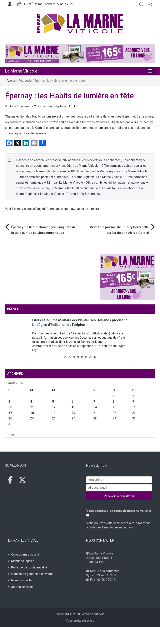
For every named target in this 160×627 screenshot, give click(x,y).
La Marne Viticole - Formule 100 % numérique (63, 171)
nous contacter (108, 571)
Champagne (54, 209)
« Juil (11, 434)
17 (10, 413)
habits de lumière (87, 209)
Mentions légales (22, 561)
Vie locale (25, 80)
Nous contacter (22, 580)
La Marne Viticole (21, 71)
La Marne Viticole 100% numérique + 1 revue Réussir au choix (93, 188)
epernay (69, 209)
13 (73, 407)
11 (32, 407)
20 (73, 413)
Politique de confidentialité (29, 567)
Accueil (11, 80)
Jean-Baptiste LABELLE (63, 106)
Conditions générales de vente (32, 574)
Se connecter (131, 160)
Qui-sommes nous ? (25, 554)
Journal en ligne (22, 587)
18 (32, 413)
